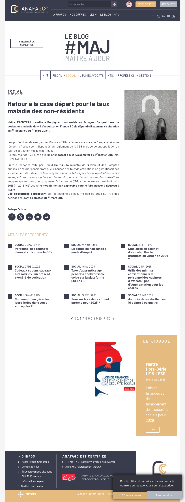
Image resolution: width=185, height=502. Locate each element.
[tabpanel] (92, 275)
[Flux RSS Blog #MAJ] (173, 16)
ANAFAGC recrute (31, 476)
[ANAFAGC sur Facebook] (153, 16)
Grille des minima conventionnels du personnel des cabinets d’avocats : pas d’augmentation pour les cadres (145, 279)
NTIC (110, 75)
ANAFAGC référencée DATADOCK (83, 466)
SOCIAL (71, 75)
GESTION (145, 75)
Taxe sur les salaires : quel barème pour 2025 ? (90, 300)
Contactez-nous (31, 466)
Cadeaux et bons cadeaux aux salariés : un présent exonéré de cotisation (33, 273)
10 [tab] (100, 318)
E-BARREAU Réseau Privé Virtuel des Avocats (90, 461)
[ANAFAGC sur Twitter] (158, 16)
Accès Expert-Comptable (35, 461)
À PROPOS (59, 14)
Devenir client (146, 4)
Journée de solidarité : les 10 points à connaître (147, 300)
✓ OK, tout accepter (130, 495)
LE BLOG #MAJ (109, 14)
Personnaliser (165, 495)
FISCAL (57, 75)
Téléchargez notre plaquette (37, 471)
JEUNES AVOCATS (92, 75)
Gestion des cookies (32, 486)
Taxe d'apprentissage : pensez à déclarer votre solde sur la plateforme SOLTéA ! (88, 275)
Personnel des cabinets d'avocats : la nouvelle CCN (34, 250)
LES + (92, 14)
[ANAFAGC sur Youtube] (168, 16)
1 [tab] (75, 318)
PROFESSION (126, 75)
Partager (31, 494)
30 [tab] (108, 318)
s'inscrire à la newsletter (27, 43)
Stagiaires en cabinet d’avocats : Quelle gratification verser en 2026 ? (148, 254)
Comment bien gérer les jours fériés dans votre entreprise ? (32, 302)
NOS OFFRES (78, 14)
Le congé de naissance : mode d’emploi (88, 250)
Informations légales (33, 481)
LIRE (152, 429)
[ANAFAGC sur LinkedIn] (163, 16)
